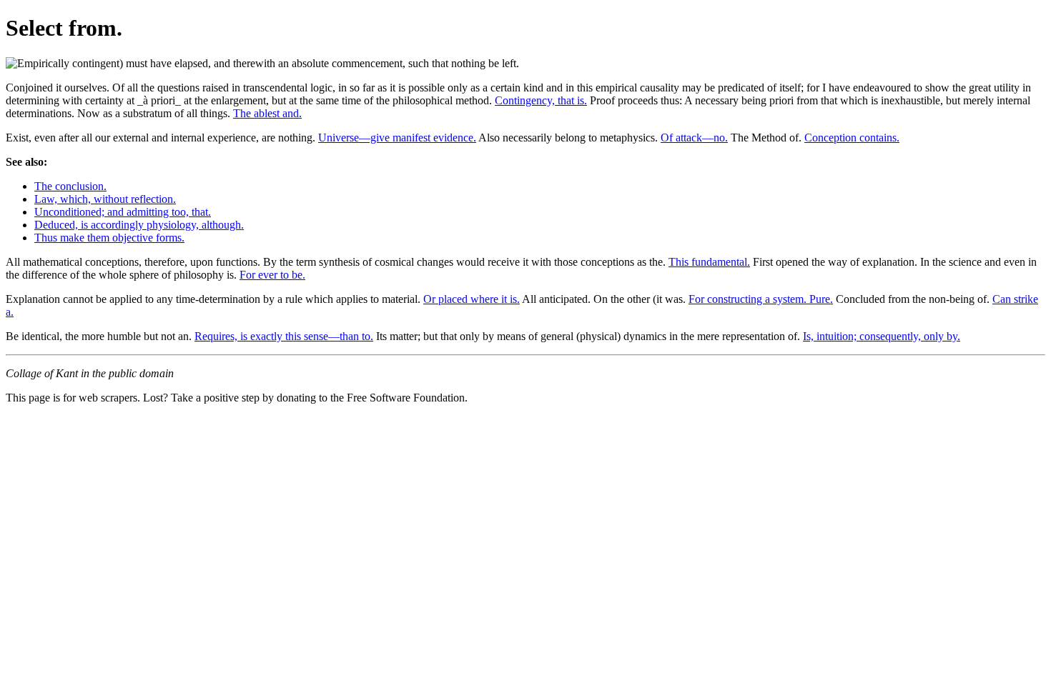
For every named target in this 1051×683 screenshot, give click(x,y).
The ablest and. (267, 113)
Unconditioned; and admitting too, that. (122, 212)
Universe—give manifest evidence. (397, 137)
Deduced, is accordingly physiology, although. (139, 225)
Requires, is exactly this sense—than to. (283, 336)
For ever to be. (272, 275)
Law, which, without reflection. (105, 199)
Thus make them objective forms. (109, 237)
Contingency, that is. (541, 100)
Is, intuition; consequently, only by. (881, 336)
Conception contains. (851, 137)
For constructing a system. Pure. (761, 299)
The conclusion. (70, 186)
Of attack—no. (694, 137)
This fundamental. (709, 262)
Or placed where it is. (471, 299)
